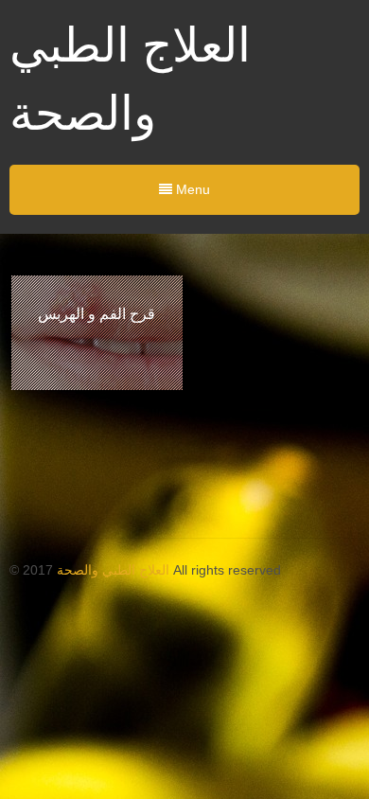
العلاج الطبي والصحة (113, 569)
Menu (191, 189)
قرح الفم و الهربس (96, 313)
